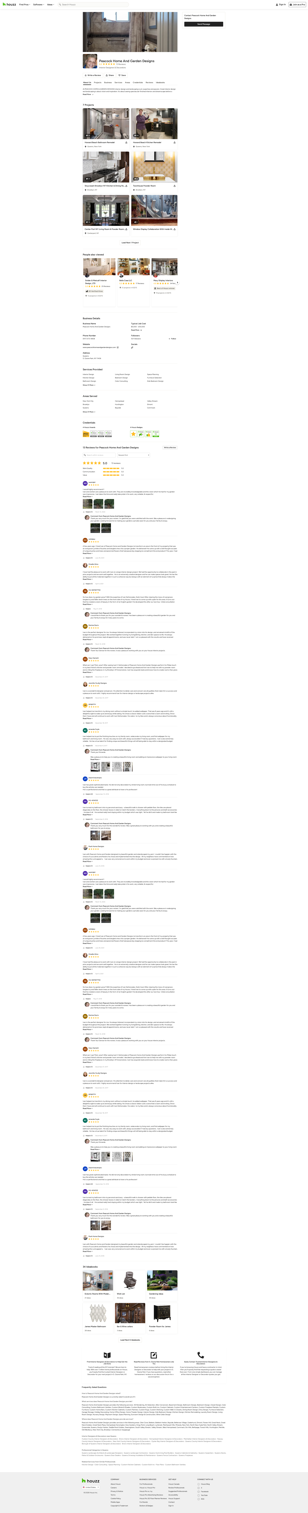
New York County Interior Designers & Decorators (131, 1441)
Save (123, 75)
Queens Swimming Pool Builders (161, 1453)
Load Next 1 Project (130, 242)
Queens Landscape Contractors (136, 1453)
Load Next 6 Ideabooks (130, 1340)
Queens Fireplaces (186, 1455)
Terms (113, 1495)
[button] (130, 432)
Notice (120, 1491)
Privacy (113, 1491)
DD (85, 626)
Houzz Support (174, 1499)
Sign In (171, 1506)
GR (85, 705)
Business (108, 82)
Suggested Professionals (177, 1491)
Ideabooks (160, 82)
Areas (127, 82)
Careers (114, 1488)
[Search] (60, 4)
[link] (88, 497)
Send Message (203, 24)
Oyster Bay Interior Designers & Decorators (167, 1441)
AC (85, 730)
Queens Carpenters (206, 1453)
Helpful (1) (89, 512)
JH (85, 779)
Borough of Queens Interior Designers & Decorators (101, 1444)
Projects (97, 82)
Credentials (138, 82)
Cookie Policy (116, 1499)
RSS (202, 1499)
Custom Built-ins (148, 1465)
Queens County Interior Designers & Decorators (203, 1441)
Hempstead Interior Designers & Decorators (166, 1439)
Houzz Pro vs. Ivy (146, 1491)
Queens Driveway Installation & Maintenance (139, 1455)
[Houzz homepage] (9, 4)
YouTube (204, 1495)
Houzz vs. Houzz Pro (147, 1488)
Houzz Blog (205, 1484)
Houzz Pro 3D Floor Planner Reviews (153, 1499)
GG (85, 659)
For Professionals (146, 1484)
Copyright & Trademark (119, 1506)
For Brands (144, 1502)
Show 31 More (88, 385)
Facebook (205, 1492)
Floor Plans (160, 1465)
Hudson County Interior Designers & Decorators (100, 1439)
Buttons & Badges (146, 1506)
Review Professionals (176, 1488)
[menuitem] (25, 4)
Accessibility (173, 1495)
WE (85, 483)
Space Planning (114, 1465)
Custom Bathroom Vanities (175, 1465)
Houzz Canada (173, 1484)
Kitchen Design (87, 1465)
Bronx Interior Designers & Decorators (133, 1439)
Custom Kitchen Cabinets (131, 1465)
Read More (87, 94)
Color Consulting (101, 1465)
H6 (85, 591)
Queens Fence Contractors (167, 1455)
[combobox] (93, 4)
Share (111, 75)
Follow (173, 339)
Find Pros (23, 4)
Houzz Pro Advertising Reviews (151, 1495)
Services (118, 82)
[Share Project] (126, 142)
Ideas (49, 4)
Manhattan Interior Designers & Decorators (200, 1439)
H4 (85, 801)
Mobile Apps (115, 1502)
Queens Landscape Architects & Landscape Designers (102, 1453)
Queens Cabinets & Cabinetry (186, 1453)
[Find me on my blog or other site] (132, 347)
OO (85, 540)
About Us (87, 82)
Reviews (149, 82)
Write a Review (170, 448)
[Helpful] (84, 512)
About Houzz (116, 1484)
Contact (171, 1502)
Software (37, 4)
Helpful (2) (89, 794)
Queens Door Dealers (113, 1455)
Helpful (88, 609)
